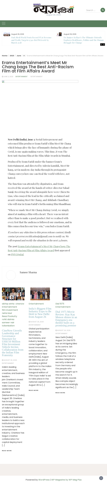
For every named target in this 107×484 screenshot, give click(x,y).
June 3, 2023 (8, 76)
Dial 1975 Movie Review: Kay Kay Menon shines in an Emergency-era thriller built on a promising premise (66, 318)
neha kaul (7, 313)
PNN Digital (17, 254)
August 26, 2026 (10, 360)
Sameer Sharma (28, 272)
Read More (7, 451)
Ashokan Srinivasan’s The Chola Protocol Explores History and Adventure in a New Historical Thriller (82, 40)
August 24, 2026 (63, 330)
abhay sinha (8, 303)
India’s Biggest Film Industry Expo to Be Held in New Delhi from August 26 (40, 312)
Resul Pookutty (9, 316)
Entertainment (22, 76)
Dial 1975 (59, 303)
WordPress (44, 479)
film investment (10, 309)
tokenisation (8, 325)
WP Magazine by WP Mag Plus (66, 479)
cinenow (20, 303)
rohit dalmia (8, 319)
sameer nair (8, 322)
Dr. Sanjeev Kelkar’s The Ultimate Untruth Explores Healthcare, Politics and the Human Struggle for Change (31, 40)
